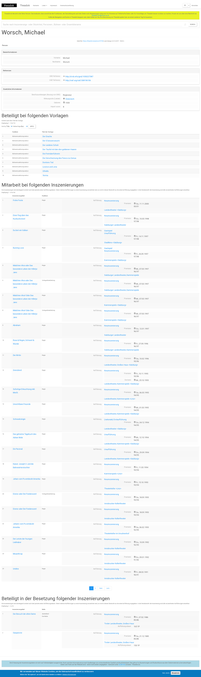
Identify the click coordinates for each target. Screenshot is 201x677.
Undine (16, 569)
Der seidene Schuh (51, 145)
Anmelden (195, 5)
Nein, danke (166, 673)
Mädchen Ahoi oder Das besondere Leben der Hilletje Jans (25, 268)
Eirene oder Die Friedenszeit (25, 494)
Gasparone (17, 633)
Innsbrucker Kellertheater (115, 503)
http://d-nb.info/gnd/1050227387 (79, 76)
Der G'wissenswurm (51, 141)
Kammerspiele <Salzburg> (115, 260)
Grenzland (17, 370)
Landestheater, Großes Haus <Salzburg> (121, 365)
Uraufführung (109, 233)
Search (192, 24)
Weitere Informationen (69, 674)
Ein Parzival (18, 449)
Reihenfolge (17, 126)
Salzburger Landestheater (115, 225)
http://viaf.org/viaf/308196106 (78, 80)
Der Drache (47, 136)
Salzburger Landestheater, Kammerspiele (121, 275)
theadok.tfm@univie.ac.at (100, 15)
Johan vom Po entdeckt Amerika (26, 479)
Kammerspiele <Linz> (113, 474)
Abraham (17, 325)
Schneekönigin (19, 419)
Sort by (4, 126)
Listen (44, 5)
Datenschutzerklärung (67, 5)
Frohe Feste (18, 200)
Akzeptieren (175, 673)
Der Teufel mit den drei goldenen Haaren (59, 149)
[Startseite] (10, 5)
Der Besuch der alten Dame (24, 614)
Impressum (53, 5)
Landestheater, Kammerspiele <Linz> (119, 399)
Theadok (25, 5)
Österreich (69, 99)
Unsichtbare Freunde (21, 404)
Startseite (36, 5)
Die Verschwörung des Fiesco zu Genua (59, 158)
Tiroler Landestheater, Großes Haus (119, 623)
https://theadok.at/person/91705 (93, 41)
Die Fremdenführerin (51, 154)
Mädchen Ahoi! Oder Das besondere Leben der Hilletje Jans (25, 298)
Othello (46, 171)
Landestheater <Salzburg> (115, 210)
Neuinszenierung (111, 201)
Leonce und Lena (50, 167)
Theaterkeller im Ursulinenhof (116, 533)
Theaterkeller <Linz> (112, 488)
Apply (32, 126)
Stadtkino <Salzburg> (113, 242)
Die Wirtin (17, 355)
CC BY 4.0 (122, 664)
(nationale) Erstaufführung (115, 419)
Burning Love (18, 248)
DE (185, 5)
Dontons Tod (48, 162)
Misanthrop (18, 554)
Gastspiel (108, 231)
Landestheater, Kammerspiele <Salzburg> (121, 384)
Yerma (45, 175)
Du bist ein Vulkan (20, 230)
